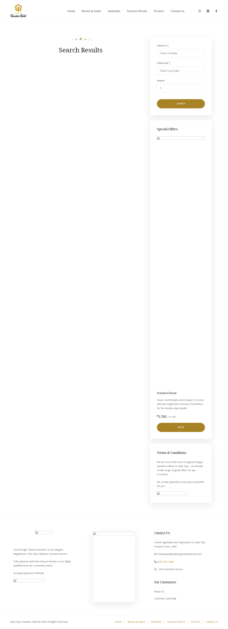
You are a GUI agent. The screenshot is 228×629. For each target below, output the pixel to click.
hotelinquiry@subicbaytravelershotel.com (180, 554)
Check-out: (163, 63)
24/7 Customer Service (170, 569)
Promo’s (159, 11)
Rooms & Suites (91, 11)
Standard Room (167, 393)
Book (181, 427)
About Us (159, 591)
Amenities (114, 11)
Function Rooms (137, 11)
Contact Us (177, 11)
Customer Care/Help (165, 598)
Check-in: (163, 45)
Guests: (161, 80)
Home (71, 11)
